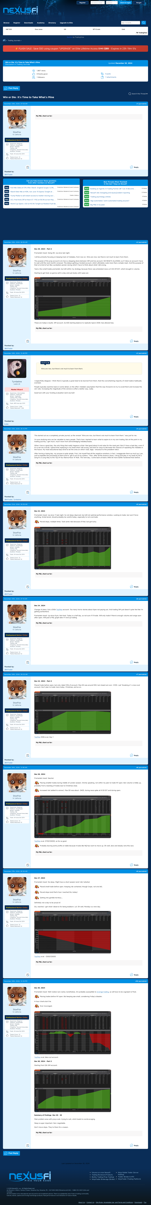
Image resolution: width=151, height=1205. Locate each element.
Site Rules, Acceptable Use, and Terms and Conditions (114, 1202)
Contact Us (90, 1202)
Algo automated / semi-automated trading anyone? (109, 201)
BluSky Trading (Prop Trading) (103, 1177)
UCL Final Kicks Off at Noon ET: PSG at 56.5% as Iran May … (33, 200)
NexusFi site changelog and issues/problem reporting (110, 193)
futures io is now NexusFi (101, 1172)
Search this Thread (139, 94)
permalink (142, 104)
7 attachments (110, 77)
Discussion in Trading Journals (17, 64)
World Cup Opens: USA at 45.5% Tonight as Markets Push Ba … (33, 204)
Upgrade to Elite (66, 23)
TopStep (59, 609)
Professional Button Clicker (17, 140)
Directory (52, 23)
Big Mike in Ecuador (97, 205)
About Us (81, 1202)
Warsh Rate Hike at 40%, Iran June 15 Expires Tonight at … (32, 192)
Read (86, 188)
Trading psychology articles (100, 197)
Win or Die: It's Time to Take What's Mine (22, 62)
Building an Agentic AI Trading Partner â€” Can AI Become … (113, 189)
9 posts (108, 74)
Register (83, 3)
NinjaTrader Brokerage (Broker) (103, 1179)
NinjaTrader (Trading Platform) (129, 1179)
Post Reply (10, 88)
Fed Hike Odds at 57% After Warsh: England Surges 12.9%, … (33, 188)
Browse (6, 23)
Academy (40, 23)
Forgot (138, 3)
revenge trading (103, 992)
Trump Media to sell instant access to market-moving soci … (32, 196)
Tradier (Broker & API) (126, 1177)
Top (145, 1202)
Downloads (28, 23)
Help (6, 187)
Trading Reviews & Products (102, 1175)
